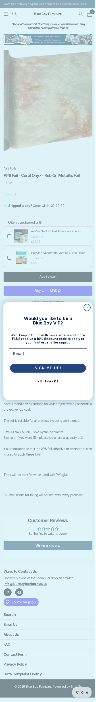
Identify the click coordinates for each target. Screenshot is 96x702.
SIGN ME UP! (46, 368)
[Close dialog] (85, 307)
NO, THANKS (46, 381)
